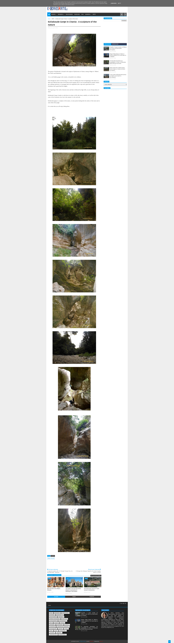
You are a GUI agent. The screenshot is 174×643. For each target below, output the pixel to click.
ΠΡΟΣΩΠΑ (52, 624)
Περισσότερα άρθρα (96, 575)
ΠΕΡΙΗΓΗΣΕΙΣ (65, 613)
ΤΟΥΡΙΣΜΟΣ (60, 624)
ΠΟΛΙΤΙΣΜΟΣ (69, 14)
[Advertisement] (72, 563)
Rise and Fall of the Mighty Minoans (53, 589)
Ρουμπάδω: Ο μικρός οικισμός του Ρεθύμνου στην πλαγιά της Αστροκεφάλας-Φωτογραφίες (118, 48)
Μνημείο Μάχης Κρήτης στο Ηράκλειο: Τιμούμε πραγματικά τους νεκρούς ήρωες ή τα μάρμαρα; (118, 55)
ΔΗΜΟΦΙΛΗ (115, 44)
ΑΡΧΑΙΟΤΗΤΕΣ (53, 620)
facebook (92, 596)
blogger (56, 596)
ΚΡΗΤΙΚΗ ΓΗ (60, 614)
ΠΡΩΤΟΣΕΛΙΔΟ (53, 634)
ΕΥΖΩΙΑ (56, 622)
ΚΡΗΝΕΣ (67, 624)
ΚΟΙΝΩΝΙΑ (57, 613)
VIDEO (51, 630)
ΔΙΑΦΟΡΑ (87, 14)
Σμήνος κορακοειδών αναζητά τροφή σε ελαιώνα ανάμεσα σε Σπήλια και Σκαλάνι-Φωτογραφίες (117, 69)
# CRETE (52, 556)
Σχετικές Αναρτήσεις (54, 575)
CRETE (94, 14)
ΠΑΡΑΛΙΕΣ (77, 14)
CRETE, (56, 27)
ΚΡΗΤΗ (53, 14)
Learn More (113, 3)
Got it (119, 3)
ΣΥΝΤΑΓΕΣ (52, 626)
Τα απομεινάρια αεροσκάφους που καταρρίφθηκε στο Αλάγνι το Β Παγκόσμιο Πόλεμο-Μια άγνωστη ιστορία (118, 62)
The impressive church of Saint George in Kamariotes (91, 589)
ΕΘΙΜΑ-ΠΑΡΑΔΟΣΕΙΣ (55, 618)
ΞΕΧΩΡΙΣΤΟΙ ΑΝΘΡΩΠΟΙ (63, 626)
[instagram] (125, 603)
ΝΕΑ (82, 14)
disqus (74, 596)
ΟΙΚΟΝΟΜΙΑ (63, 630)
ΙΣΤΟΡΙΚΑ (52, 614)
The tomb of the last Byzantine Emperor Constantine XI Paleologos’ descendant (73, 590)
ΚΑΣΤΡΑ (60, 628)
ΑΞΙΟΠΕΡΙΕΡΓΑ (62, 620)
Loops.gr (101, 641)
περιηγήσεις (62, 634)
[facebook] (120, 603)
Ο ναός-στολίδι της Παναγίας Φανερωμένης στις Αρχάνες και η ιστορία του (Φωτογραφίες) (118, 76)
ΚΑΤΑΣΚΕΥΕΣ (53, 628)
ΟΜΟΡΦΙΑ (59, 632)
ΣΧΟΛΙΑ (62, 622)
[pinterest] (124, 603)
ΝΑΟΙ (51, 613)
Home (49, 18)
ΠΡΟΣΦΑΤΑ (107, 44)
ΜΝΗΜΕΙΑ (60, 14)
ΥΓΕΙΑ (66, 628)
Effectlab (91, 641)
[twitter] (122, 603)
